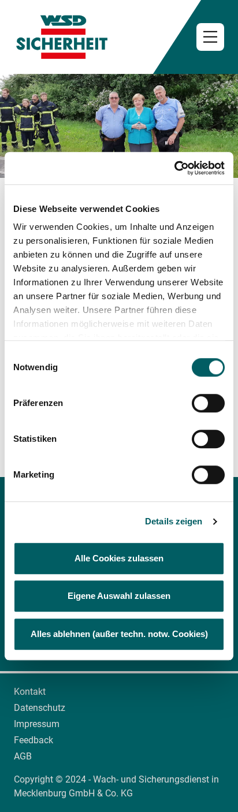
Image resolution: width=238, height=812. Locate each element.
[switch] (208, 403)
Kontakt (30, 691)
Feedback (33, 740)
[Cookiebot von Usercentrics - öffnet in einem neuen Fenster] (174, 168)
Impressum (37, 723)
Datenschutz (39, 707)
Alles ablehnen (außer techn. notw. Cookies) (119, 634)
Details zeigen (173, 521)
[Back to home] (119, 37)
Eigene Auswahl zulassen (119, 596)
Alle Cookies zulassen (119, 558)
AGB (23, 756)
